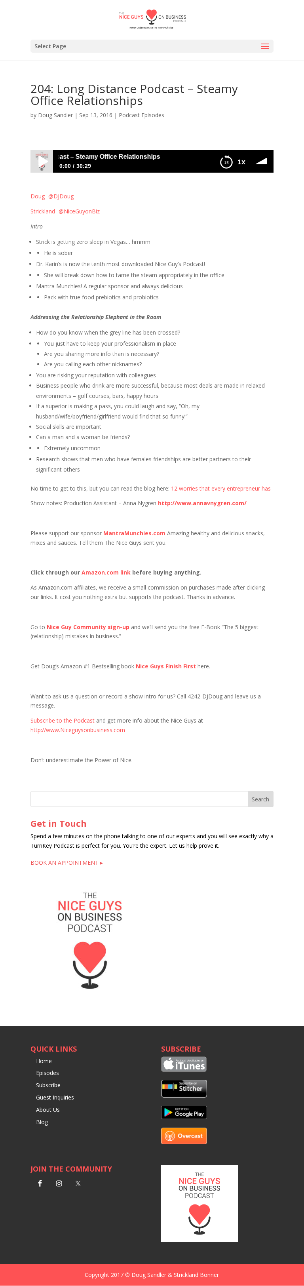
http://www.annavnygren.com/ (202, 503)
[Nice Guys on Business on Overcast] (184, 1142)
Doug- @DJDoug (52, 196)
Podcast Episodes (141, 115)
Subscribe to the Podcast (62, 720)
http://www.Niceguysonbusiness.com (77, 730)
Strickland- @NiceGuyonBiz (65, 211)
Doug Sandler (55, 115)
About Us (48, 1109)
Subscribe (48, 1085)
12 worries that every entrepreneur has (221, 488)
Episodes (47, 1073)
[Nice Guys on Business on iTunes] (184, 1069)
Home (44, 1061)
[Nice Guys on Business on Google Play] (184, 1117)
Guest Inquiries (55, 1097)
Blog (42, 1122)
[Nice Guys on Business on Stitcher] (184, 1095)
